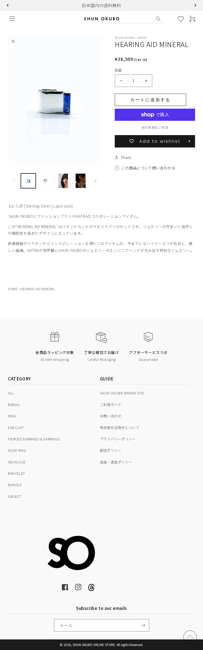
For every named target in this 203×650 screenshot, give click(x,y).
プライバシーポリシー (118, 438)
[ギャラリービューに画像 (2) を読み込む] (45, 180)
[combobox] (134, 19)
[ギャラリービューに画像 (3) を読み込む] (63, 180)
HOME (12, 289)
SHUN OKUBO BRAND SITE (122, 392)
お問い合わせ (111, 415)
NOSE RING (17, 450)
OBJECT (14, 496)
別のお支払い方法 (155, 127)
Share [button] (126, 157)
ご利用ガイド (111, 404)
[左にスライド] (14, 181)
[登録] (143, 625)
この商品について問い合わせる (148, 167)
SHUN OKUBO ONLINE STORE (94, 644)
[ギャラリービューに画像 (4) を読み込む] (80, 180)
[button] (8, 5)
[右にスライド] (96, 181)
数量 (118, 70)
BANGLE (15, 484)
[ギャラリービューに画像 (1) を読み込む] (28, 180)
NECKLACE (17, 461)
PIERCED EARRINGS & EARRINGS (34, 438)
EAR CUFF (16, 427)
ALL (11, 392)
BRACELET (16, 473)
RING (12, 415)
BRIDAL (14, 404)
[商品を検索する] (158, 18)
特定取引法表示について (120, 427)
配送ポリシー (111, 450)
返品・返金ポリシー (116, 461)
